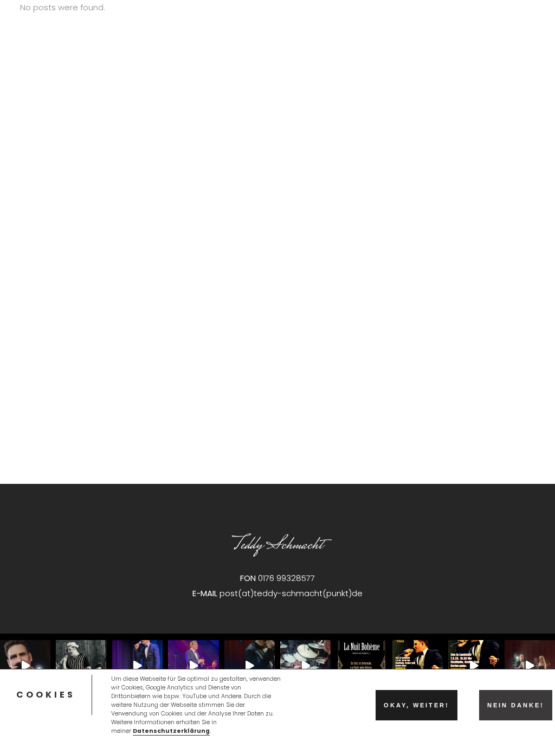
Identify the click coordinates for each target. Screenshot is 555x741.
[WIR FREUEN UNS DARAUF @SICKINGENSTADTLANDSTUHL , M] (305, 665)
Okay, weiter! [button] (416, 705)
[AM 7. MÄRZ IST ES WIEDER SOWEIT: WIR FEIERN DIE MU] (473, 665)
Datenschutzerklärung (171, 731)
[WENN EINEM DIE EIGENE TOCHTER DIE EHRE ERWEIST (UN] (530, 665)
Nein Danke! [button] (515, 705)
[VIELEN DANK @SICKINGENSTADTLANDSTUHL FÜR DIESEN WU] (193, 665)
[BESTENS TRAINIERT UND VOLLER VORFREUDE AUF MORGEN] (25, 665)
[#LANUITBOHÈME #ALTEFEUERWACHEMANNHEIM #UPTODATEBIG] (361, 665)
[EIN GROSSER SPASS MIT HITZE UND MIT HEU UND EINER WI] (81, 665)
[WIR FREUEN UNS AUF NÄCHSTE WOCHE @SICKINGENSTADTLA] (249, 665)
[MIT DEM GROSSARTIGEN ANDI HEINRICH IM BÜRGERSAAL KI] (137, 665)
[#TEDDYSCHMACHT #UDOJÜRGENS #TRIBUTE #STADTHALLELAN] (417, 665)
